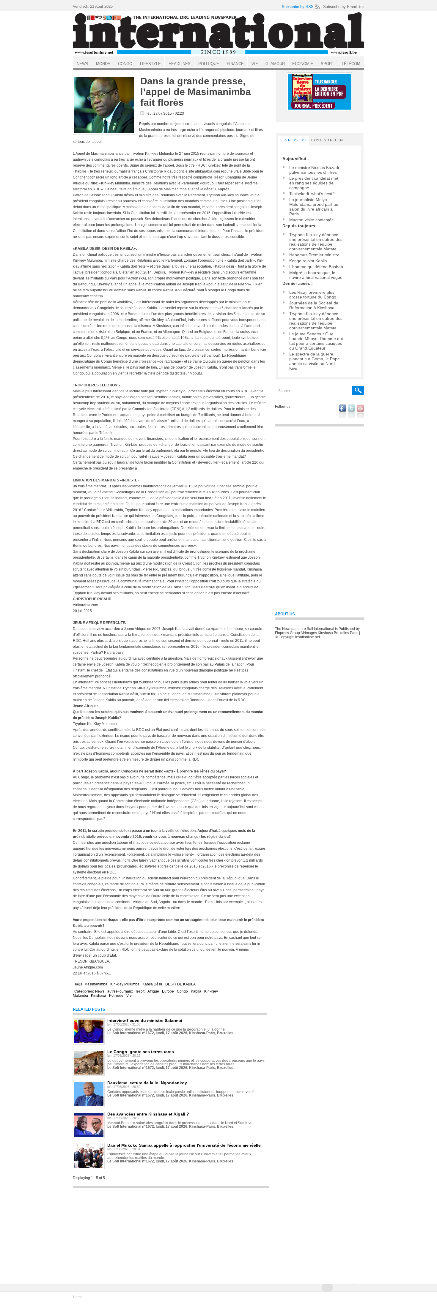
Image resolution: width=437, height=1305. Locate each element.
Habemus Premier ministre (314, 254)
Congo (182, 991)
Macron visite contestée (311, 219)
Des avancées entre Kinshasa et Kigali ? (148, 1114)
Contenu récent (328, 140)
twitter (351, 411)
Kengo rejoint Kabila (308, 260)
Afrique (153, 991)
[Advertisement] (171, 1233)
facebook (342, 411)
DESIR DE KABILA (180, 984)
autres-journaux (120, 991)
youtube (360, 411)
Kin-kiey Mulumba (124, 984)
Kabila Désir (152, 984)
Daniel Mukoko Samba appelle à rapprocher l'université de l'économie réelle (184, 1145)
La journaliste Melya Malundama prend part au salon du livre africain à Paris (313, 206)
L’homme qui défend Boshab (316, 266)
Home (78, 1297)
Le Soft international (218, 33)
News (99, 991)
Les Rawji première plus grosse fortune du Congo (312, 294)
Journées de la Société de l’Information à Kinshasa (313, 305)
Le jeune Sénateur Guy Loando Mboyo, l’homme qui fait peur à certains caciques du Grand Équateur (316, 340)
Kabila (196, 991)
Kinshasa (98, 995)
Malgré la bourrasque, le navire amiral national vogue (315, 275)
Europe (168, 991)
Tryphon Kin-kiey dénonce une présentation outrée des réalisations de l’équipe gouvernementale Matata (315, 241)
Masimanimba (95, 984)
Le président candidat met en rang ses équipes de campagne (313, 183)
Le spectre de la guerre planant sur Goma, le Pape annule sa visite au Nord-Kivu (314, 361)
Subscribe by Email (340, 6)
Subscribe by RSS (298, 6)
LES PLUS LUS (293, 140)
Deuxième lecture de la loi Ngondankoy (147, 1082)
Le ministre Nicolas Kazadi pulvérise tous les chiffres (314, 170)
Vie (129, 995)
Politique (116, 995)
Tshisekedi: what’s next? (312, 193)
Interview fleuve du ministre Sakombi (144, 1020)
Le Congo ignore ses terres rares (140, 1051)
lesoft (140, 991)
